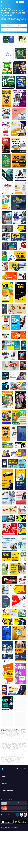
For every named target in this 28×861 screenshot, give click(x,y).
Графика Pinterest (8, 745)
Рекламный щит (9, 750)
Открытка (4, 748)
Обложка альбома (12, 733)
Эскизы (8, 25)
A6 (9, 757)
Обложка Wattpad (12, 759)
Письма (20, 25)
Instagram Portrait (9, 734)
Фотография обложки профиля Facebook (13, 736)
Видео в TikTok (7, 741)
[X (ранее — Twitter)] (21, 769)
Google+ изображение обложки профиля (12, 731)
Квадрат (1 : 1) (7, 760)
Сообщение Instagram (18, 732)
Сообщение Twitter (17, 745)
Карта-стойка (15, 750)
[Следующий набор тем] (26, 40)
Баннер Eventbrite (22, 746)
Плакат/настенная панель (11, 754)
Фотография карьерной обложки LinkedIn (13, 744)
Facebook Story (8, 738)
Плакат (11, 732)
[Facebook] (13, 769)
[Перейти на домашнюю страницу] (1, 2)
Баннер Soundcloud (6, 747)
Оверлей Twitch (8, 743)
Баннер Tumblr (15, 746)
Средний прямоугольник (10, 761)
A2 (14, 757)
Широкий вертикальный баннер (14, 762)
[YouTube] (25, 769)
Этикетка (9, 748)
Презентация (5, 759)
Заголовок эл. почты (17, 742)
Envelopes (17, 751)
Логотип (18, 733)
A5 (6, 757)
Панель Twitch (14, 743)
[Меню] (26, 2)
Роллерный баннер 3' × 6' (9, 749)
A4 (20, 751)
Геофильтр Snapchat (15, 747)
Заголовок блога (9, 742)
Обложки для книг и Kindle (8, 758)
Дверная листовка (10, 751)
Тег (5, 751)
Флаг (4, 750)
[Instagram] (17, 769)
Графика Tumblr (8, 746)
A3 (11, 757)
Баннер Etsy (13, 741)
